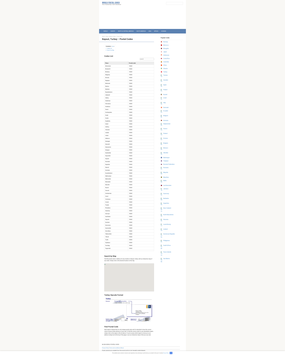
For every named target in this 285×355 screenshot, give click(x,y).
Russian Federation (169, 164)
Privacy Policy (105, 348)
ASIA (150, 31)
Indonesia (166, 55)
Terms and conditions (115, 348)
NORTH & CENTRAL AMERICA (126, 31)
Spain (165, 85)
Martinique (166, 157)
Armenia (165, 120)
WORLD (106, 31)
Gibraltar (165, 152)
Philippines (166, 240)
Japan (165, 52)
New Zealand (167, 208)
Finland (165, 133)
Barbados (166, 198)
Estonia (165, 138)
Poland (165, 89)
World (103, 36)
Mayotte (165, 172)
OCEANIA (163, 31)
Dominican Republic (169, 234)
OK (171, 353)
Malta (164, 180)
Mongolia (166, 48)
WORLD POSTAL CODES (111, 2)
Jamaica (165, 188)
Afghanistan (166, 124)
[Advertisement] (142, 17)
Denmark (166, 107)
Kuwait (165, 94)
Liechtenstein (167, 185)
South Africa (167, 245)
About (122, 348)
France (165, 128)
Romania (165, 167)
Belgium (165, 115)
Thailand (165, 161)
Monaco (165, 148)
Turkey (106, 36)
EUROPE (113, 31)
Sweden (165, 80)
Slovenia (165, 219)
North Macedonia (168, 214)
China (165, 65)
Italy (164, 102)
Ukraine (165, 68)
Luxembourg (167, 224)
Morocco (166, 45)
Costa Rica (166, 58)
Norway (165, 42)
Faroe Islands (167, 252)
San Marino (166, 258)
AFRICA (156, 31)
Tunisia (165, 75)
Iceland (165, 229)
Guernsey (166, 193)
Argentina (166, 203)
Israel (165, 98)
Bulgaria (165, 143)
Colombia (166, 62)
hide (113, 46)
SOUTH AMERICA (141, 31)
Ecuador (165, 111)
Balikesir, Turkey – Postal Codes (115, 36)
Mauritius (166, 177)
